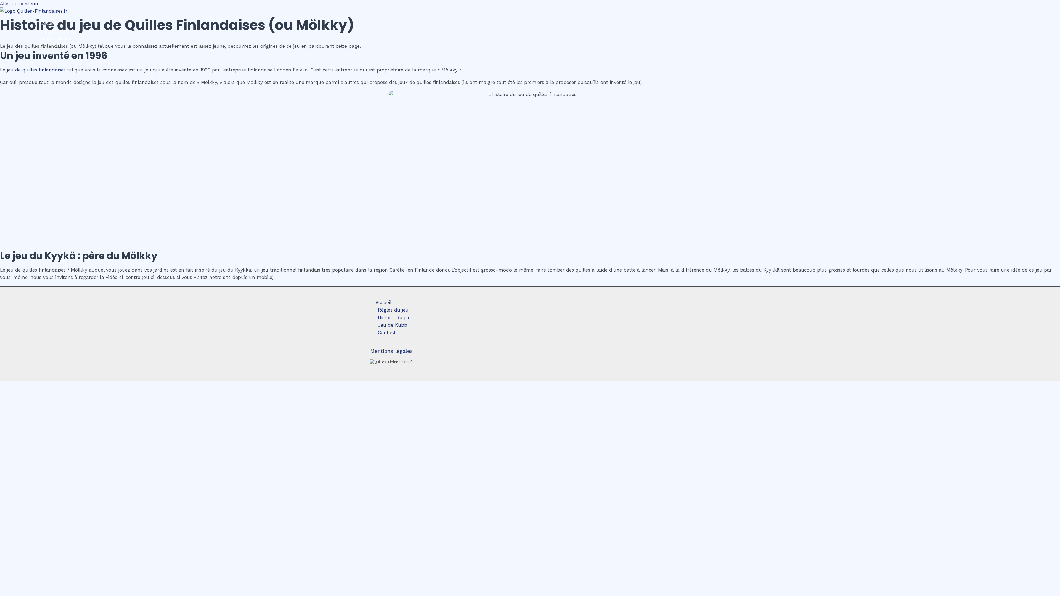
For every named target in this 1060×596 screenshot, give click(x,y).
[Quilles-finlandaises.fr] (33, 11)
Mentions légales (391, 351)
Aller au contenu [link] (19, 3)
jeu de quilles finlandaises (36, 70)
